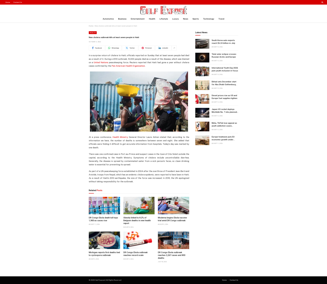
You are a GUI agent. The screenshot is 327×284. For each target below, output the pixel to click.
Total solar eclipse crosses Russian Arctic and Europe (224, 55)
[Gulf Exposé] (163, 10)
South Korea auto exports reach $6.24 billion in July (223, 41)
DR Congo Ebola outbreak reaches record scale (135, 253)
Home (7, 2)
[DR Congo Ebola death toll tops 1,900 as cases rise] (104, 205)
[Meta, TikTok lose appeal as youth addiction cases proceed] (202, 126)
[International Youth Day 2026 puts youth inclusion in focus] (202, 71)
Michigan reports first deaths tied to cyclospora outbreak (104, 253)
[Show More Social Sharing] (174, 48)
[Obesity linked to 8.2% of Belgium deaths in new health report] (139, 205)
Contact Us (17, 2)
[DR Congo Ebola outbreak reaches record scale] (139, 240)
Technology (208, 19)
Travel (221, 19)
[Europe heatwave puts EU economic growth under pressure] (202, 140)
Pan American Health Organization (128, 66)
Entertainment (138, 19)
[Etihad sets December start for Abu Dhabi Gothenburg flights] (202, 85)
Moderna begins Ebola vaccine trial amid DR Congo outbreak (172, 219)
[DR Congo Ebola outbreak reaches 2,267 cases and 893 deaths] (173, 240)
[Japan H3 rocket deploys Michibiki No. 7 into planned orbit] (202, 113)
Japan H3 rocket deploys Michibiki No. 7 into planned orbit (224, 111)
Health (152, 19)
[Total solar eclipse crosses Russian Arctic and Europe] (202, 57)
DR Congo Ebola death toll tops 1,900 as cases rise (103, 219)
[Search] (322, 2)
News (185, 19)
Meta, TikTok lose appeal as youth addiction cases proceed (224, 124)
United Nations (101, 62)
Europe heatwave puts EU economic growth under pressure (223, 138)
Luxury (175, 19)
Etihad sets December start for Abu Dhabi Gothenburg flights (224, 83)
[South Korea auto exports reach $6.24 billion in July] (202, 44)
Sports (195, 19)
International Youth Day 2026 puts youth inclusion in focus (225, 69)
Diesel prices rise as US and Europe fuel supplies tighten (224, 96)
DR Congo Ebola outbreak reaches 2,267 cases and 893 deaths (171, 255)
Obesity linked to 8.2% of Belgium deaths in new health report (137, 220)
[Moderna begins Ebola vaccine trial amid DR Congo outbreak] (173, 205)
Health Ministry (120, 137)
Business (122, 19)
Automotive (108, 19)
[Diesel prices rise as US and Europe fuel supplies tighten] (202, 99)
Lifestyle (164, 19)
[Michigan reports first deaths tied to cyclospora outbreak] (104, 240)
